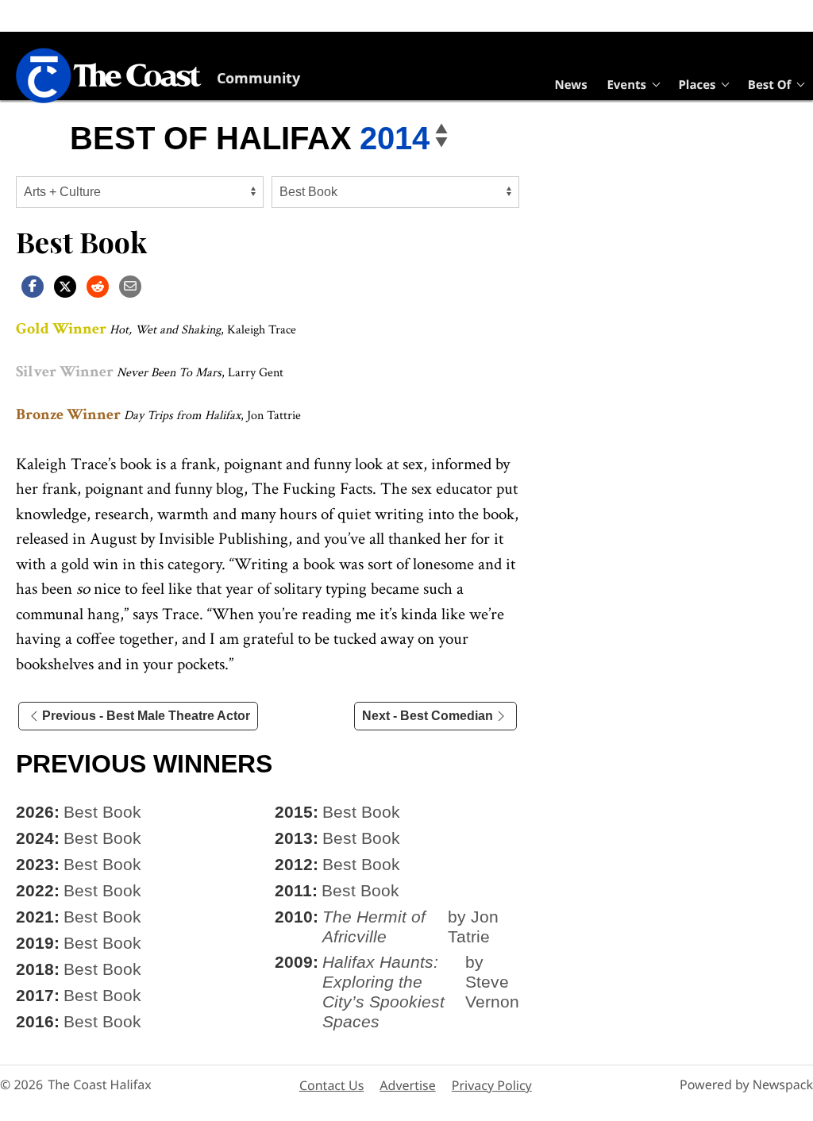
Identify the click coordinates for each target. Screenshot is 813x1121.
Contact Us (331, 1085)
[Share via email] (130, 285)
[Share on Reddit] (98, 285)
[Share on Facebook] (32, 285)
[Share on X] (65, 285)
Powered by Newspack (746, 1084)
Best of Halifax (211, 138)
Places (696, 85)
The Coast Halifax (99, 1084)
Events (626, 85)
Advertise (407, 1085)
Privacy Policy (492, 1085)
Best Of (770, 85)
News (571, 85)
